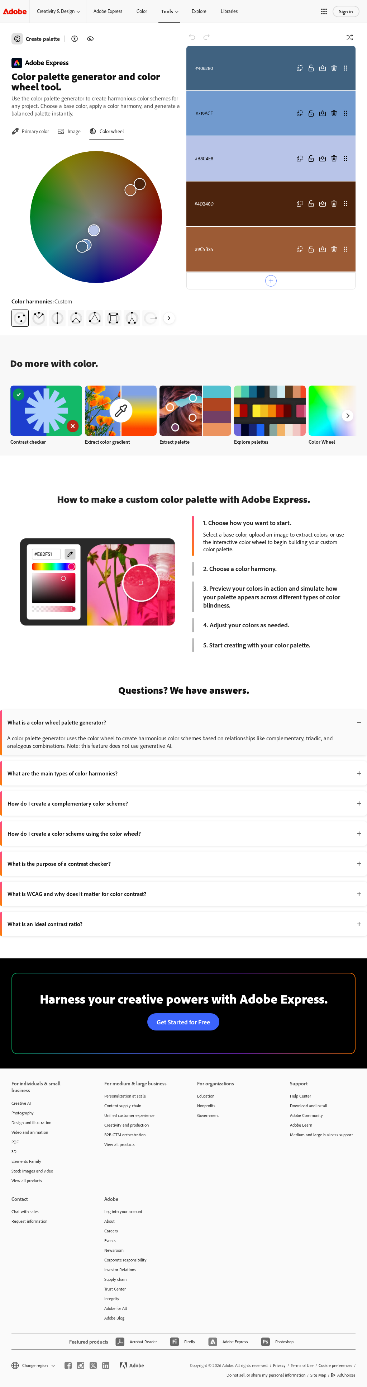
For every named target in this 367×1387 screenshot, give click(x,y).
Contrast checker (28, 442)
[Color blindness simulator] (90, 38)
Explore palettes (251, 442)
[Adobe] (14, 11)
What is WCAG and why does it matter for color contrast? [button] (77, 893)
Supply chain (115, 1279)
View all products (26, 1180)
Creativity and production (126, 1125)
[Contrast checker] (74, 38)
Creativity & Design (56, 11)
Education (205, 1096)
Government (208, 1115)
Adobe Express (108, 11)
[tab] (30, 131)
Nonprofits (206, 1105)
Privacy (279, 1365)
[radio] (20, 318)
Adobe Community (306, 1115)
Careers (111, 1230)
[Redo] (206, 37)
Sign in (346, 11)
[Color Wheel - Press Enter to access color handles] (96, 217)
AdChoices (346, 1375)
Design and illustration (31, 1122)
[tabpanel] (96, 236)
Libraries (229, 11)
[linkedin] (105, 1365)
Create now (46, 410)
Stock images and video (32, 1171)
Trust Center (115, 1289)
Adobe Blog (114, 1318)
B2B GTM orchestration (125, 1134)
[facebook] (68, 1365)
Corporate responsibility (125, 1260)
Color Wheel (322, 442)
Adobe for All (115, 1308)
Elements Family (26, 1161)
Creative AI (21, 1103)
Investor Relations (120, 1269)
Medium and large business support (321, 1134)
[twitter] (93, 1365)
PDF (15, 1142)
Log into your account (123, 1211)
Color (142, 11)
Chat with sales (25, 1211)
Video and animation (29, 1132)
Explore (199, 11)
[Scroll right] (169, 318)
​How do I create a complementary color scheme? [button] (68, 803)
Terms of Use (302, 1365)
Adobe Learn (301, 1125)
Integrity (111, 1298)
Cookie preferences (335, 1365)
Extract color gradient (107, 442)
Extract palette (174, 442)
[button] (324, 11)
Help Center (300, 1096)
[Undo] (192, 37)
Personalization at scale (125, 1096)
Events (110, 1240)
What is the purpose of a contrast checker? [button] (59, 863)
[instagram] (80, 1365)
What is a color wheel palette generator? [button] (57, 722)
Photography (22, 1112)
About (109, 1221)
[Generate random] (350, 37)
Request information (29, 1221)
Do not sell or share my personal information (266, 1375)
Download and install (308, 1105)
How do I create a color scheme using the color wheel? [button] (74, 833)
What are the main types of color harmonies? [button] (63, 773)
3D (13, 1151)
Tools (167, 11)
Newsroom (114, 1250)
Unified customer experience (129, 1115)
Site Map (318, 1375)
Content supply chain (122, 1105)
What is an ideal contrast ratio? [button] (45, 924)
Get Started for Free (183, 1022)
